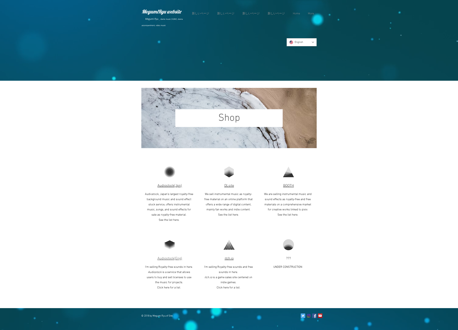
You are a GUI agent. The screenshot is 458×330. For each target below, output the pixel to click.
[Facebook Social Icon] (314, 316)
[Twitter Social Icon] (303, 316)
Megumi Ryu (151, 19)
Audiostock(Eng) (169, 258)
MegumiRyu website (161, 11)
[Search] (313, 46)
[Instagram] (308, 316)
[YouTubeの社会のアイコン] (320, 316)
